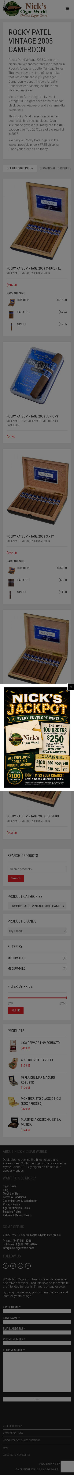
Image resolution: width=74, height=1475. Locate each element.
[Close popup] (71, 687)
